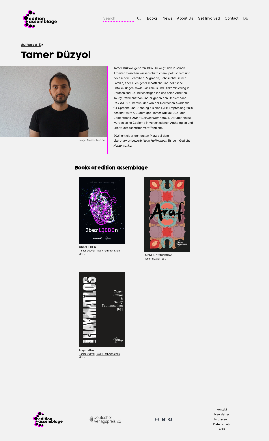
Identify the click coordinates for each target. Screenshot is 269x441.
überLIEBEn (87, 247)
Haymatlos (86, 350)
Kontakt (221, 409)
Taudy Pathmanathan (108, 250)
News (167, 18)
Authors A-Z (31, 44)
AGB (222, 429)
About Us (185, 18)
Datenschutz (222, 424)
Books (152, 18)
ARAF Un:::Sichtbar (158, 255)
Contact (231, 18)
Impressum (221, 419)
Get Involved (209, 18)
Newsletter (221, 414)
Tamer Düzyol (87, 250)
